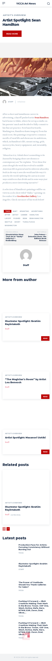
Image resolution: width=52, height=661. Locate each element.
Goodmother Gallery (26, 196)
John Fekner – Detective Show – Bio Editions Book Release (37, 237)
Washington (11, 225)
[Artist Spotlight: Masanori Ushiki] (26, 415)
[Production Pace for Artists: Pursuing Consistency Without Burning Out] (10, 550)
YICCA (21, 553)
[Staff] (5, 102)
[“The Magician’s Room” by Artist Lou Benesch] (26, 357)
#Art (15, 211)
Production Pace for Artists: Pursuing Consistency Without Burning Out (34, 547)
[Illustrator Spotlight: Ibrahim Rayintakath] (26, 299)
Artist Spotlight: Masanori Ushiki (25, 437)
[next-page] (8, 529)
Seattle (8, 222)
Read (45, 338)
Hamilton (34, 215)
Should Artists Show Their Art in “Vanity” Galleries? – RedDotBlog (14, 237)
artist (15, 215)
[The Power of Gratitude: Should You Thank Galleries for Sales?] (10, 588)
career (24, 215)
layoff (8, 218)
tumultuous (29, 222)
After (7, 215)
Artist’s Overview (14, 15)
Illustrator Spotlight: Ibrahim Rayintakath (33, 564)
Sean (25, 218)
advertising (37, 211)
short (17, 222)
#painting (24, 211)
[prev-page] (4, 529)
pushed (16, 218)
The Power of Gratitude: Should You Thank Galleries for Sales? (32, 584)
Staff (10, 102)
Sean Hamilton (42, 117)
